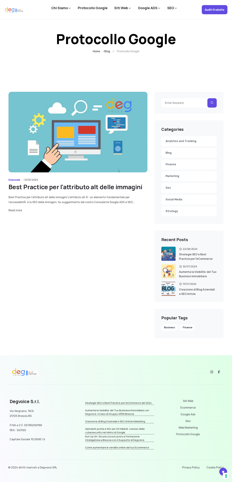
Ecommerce (188, 407)
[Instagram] (211, 372)
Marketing (172, 176)
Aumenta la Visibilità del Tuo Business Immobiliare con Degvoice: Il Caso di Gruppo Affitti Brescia (117, 412)
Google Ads (188, 414)
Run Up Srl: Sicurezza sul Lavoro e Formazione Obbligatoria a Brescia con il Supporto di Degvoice (114, 438)
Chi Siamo (59, 8)
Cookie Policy (215, 467)
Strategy (172, 211)
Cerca (212, 103)
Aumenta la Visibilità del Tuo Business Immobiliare (197, 274)
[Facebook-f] (218, 372)
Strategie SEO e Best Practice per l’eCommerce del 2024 (118, 403)
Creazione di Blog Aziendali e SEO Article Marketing (115, 421)
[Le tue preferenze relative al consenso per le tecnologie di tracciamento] (226, 476)
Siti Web (121, 8)
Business (169, 327)
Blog (169, 152)
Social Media (174, 199)
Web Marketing (188, 427)
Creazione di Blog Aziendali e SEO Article (197, 292)
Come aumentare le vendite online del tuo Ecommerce (117, 447)
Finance (171, 164)
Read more (15, 210)
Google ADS (147, 8)
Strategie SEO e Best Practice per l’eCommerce (196, 256)
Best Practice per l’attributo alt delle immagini (75, 187)
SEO (170, 8)
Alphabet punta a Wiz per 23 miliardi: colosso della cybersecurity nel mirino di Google (115, 430)
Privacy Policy (191, 467)
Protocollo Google (93, 8)
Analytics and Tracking (181, 141)
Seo (168, 187)
